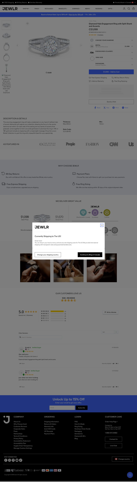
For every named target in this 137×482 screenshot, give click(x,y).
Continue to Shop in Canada (90, 255)
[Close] (102, 225)
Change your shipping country (47, 255)
